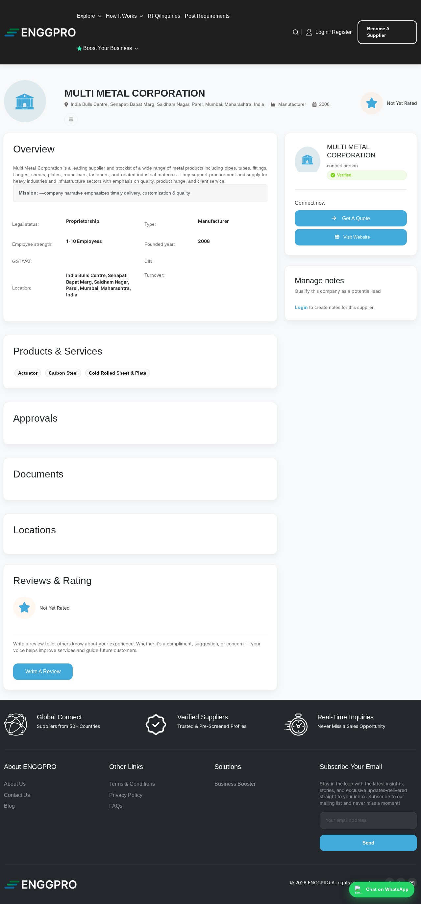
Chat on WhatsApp (387, 889)
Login (322, 32)
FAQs (115, 806)
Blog (9, 806)
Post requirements (207, 16)
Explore (86, 16)
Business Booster (235, 784)
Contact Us (17, 795)
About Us (15, 784)
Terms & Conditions (132, 784)
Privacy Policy (125, 795)
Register (342, 32)
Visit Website (356, 237)
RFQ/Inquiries (164, 16)
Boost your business (107, 48)
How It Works (121, 16)
